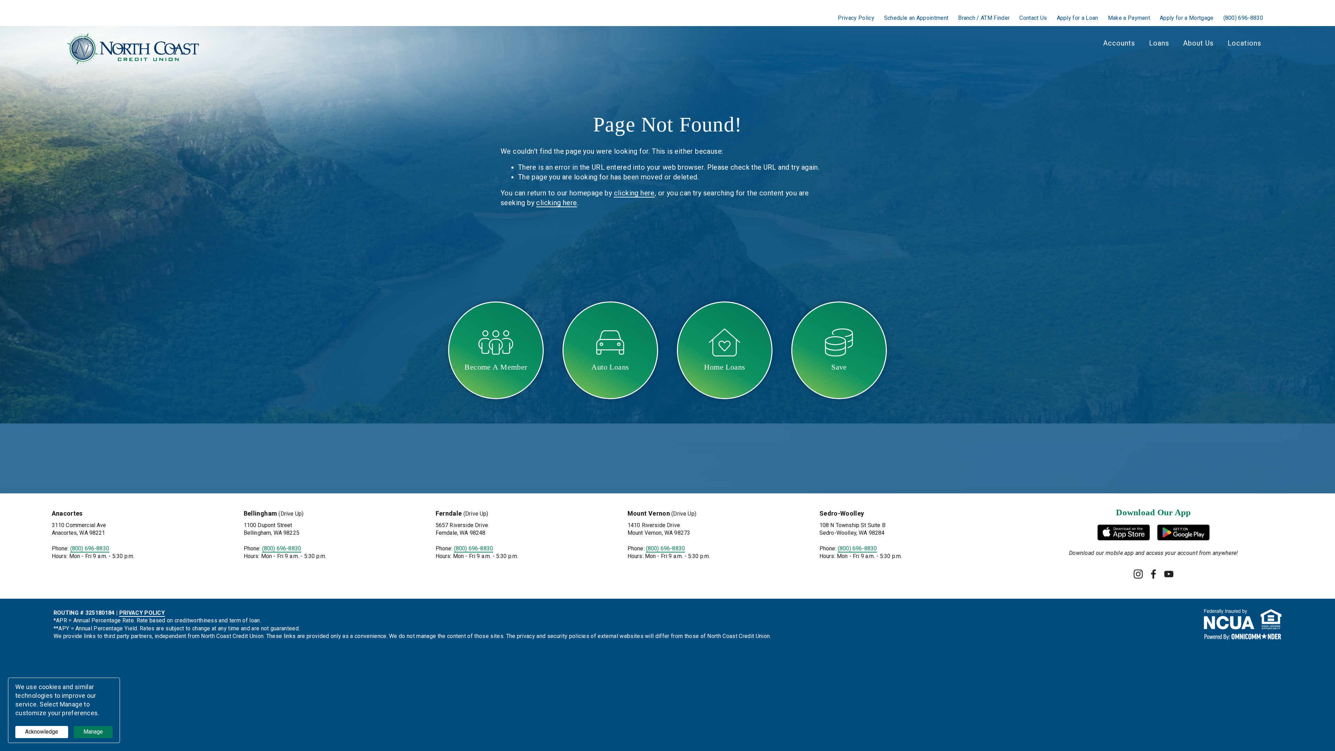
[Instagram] (1138, 574)
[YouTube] (1169, 574)
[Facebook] (1153, 574)
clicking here (634, 193)
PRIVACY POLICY (142, 612)
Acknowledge (41, 731)
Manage (93, 731)
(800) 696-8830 (89, 548)
